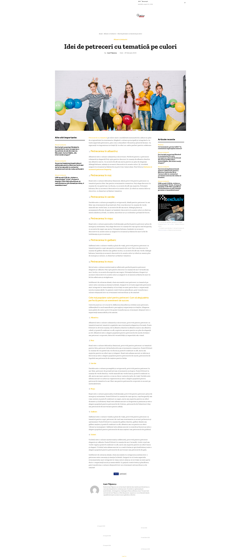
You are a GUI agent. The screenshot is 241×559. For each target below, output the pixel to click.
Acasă (101, 34)
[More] (129, 60)
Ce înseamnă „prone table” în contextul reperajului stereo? (170, 148)
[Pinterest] (120, 60)
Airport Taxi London (168, 224)
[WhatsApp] (125, 60)
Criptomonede (162, 230)
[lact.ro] (140, 15)
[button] (151, 24)
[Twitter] (116, 60)
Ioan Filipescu (112, 53)
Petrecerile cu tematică (98, 138)
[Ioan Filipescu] (95, 490)
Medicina (160, 144)
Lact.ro (124, 556)
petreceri (123, 474)
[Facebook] (185, 3)
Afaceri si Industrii (110, 34)
